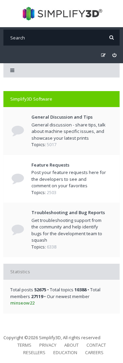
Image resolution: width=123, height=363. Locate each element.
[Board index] (61, 13)
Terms (24, 345)
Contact (96, 345)
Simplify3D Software (31, 99)
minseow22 (22, 303)
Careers (94, 352)
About (71, 345)
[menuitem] (114, 55)
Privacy (47, 345)
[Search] (112, 38)
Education (65, 352)
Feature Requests (50, 165)
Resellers (34, 352)
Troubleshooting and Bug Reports (68, 212)
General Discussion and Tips (62, 117)
